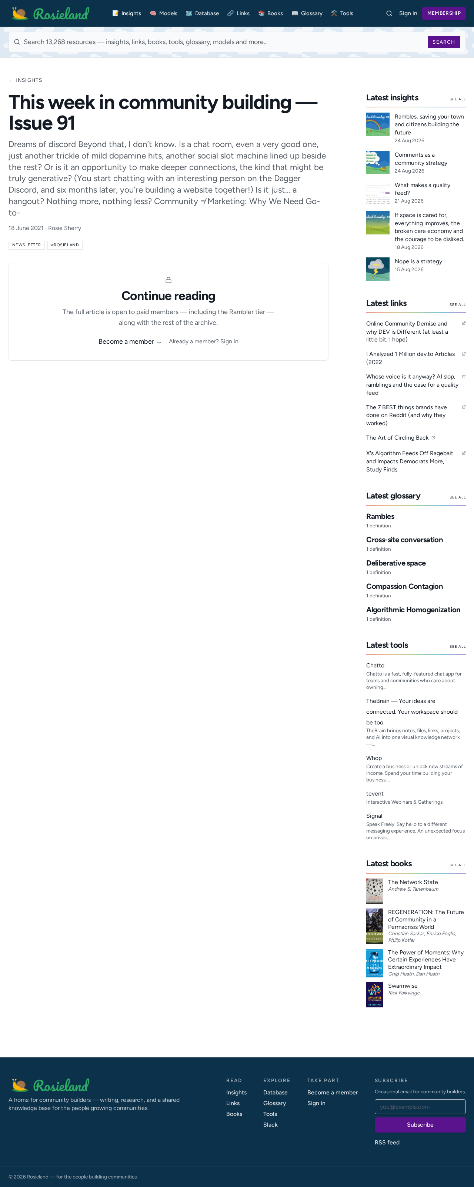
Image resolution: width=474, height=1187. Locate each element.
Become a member (332, 1092)
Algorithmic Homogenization (413, 609)
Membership (444, 13)
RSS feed (387, 1142)
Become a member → (130, 341)
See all (458, 99)
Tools (342, 13)
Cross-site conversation (404, 539)
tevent (375, 793)
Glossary (307, 13)
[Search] (389, 14)
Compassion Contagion (404, 586)
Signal (374, 815)
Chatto (375, 665)
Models (163, 13)
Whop (374, 757)
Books (270, 13)
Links (238, 13)
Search (444, 42)
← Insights (26, 80)
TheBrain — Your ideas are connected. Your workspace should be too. (412, 711)
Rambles (380, 516)
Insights (126, 13)
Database (202, 13)
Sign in (408, 13)
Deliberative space (395, 563)
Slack (270, 1124)
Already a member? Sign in (203, 341)
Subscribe (420, 1124)
